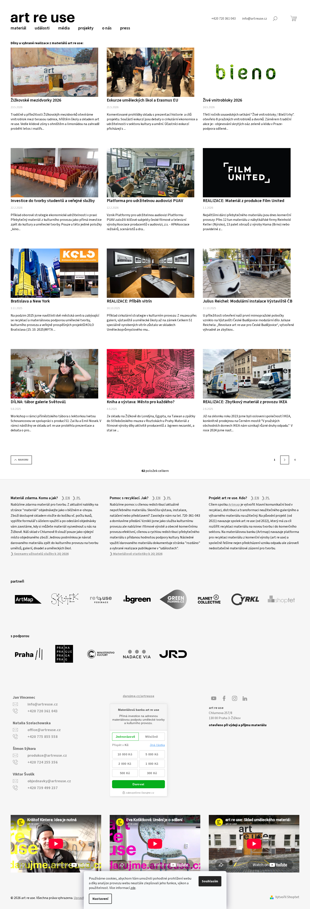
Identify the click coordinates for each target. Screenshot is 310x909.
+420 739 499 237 (42, 788)
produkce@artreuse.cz (47, 755)
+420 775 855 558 (42, 736)
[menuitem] (18, 28)
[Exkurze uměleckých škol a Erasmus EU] (150, 72)
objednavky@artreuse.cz (49, 781)
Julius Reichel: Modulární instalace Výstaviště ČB (247, 301)
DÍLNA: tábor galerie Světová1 (38, 402)
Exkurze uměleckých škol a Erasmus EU (142, 100)
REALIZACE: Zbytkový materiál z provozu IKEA (245, 402)
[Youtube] (214, 698)
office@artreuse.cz (44, 730)
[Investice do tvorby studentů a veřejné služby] (54, 172)
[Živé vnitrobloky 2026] (246, 72)
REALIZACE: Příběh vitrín (129, 301)
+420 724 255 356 (42, 762)
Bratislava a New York (30, 301)
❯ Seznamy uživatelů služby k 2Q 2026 (40, 553)
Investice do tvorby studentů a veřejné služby (53, 201)
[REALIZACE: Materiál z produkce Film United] (246, 172)
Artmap (234, 504)
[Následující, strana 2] (284, 459)
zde (133, 888)
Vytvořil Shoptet (287, 897)
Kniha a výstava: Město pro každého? (140, 402)
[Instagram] (234, 698)
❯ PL (76, 498)
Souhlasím (210, 881)
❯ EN (65, 498)
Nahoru (23, 460)
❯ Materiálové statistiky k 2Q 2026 (136, 553)
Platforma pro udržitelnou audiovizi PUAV (145, 201)
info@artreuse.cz (42, 704)
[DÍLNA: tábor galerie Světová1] (54, 373)
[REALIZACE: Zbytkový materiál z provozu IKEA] (246, 373)
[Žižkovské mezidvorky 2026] (54, 72)
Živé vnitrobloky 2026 (222, 100)
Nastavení (100, 898)
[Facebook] (224, 698)
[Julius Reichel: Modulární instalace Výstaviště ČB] (246, 273)
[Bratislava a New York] (54, 273)
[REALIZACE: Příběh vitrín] (150, 273)
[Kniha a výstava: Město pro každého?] (150, 373)
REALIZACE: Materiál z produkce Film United (243, 201)
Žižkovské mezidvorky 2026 (36, 100)
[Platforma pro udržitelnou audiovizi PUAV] (150, 172)
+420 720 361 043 (42, 711)
